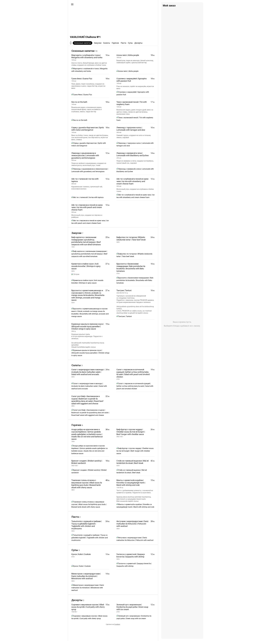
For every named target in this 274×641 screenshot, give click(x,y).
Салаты (106, 43)
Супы (130, 43)
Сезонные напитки (82, 43)
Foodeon (117, 624)
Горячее (115, 43)
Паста (123, 43)
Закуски (97, 43)
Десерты (138, 43)
